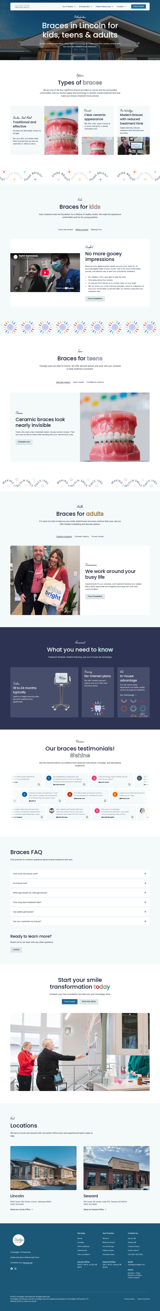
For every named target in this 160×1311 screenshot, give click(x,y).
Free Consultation (95, 298)
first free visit (27, 1263)
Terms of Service (143, 1299)
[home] (22, 6)
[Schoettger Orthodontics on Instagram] (15, 1268)
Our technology (108, 1246)
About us (106, 1238)
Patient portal (82, 1250)
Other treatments (83, 1246)
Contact (16, 949)
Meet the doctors (109, 1242)
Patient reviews (108, 1250)
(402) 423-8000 (89, 1001)
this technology (80, 93)
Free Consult (69, 1001)
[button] (69, 6)
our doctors (61, 93)
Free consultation (83, 1254)
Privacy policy (130, 1299)
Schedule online (108, 1254)
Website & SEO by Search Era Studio (23, 1301)
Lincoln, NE (132, 1238)
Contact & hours (133, 1246)
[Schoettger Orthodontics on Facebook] (11, 1268)
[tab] (65, 229)
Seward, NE (132, 1242)
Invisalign (80, 1242)
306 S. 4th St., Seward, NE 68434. (112, 1266)
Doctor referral (133, 1250)
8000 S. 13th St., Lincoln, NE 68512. (87, 1266)
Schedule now (24, 442)
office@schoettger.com (136, 1264)
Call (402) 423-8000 (135, 1254)
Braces (79, 1238)
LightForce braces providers (76, 90)
